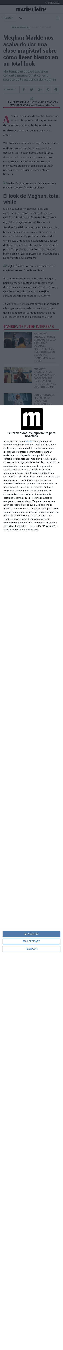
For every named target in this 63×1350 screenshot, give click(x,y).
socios (28, 441)
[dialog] (31, 877)
